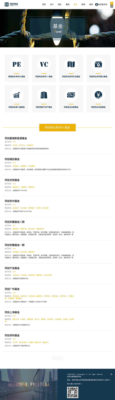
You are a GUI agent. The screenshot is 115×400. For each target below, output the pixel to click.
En (112, 6)
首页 (44, 4)
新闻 (83, 4)
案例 (67, 4)
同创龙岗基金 (12, 180)
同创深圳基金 (12, 335)
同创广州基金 (12, 289)
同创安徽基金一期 (14, 245)
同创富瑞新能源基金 (16, 138)
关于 (52, 4)
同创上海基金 (12, 312)
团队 (60, 4)
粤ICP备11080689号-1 (74, 384)
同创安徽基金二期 (14, 221)
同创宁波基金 (12, 268)
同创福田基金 (12, 159)
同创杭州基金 (12, 201)
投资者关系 (102, 4)
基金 (75, 4)
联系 (91, 4)
